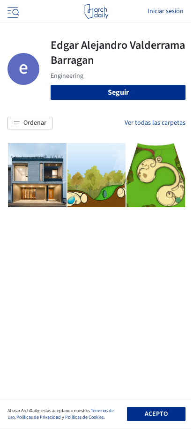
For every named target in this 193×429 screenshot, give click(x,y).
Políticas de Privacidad (38, 417)
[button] (29, 123)
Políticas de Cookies (84, 417)
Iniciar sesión (166, 11)
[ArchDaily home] (96, 11)
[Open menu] (12, 11)
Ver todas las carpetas (155, 123)
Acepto (156, 414)
